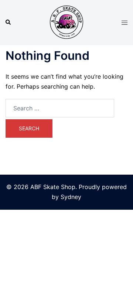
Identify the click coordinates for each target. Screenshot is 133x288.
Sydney (71, 196)
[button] (8, 22)
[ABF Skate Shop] (66, 21)
